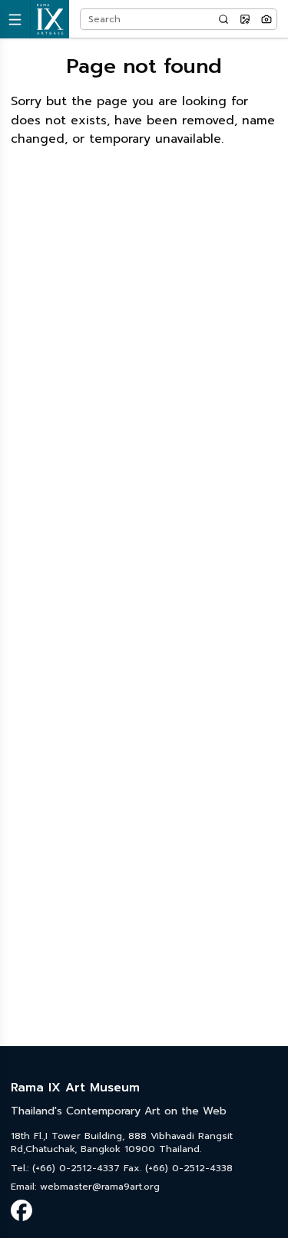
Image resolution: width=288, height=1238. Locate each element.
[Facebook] (21, 1210)
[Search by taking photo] (266, 19)
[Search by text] (223, 19)
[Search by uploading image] (245, 19)
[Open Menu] (15, 19)
